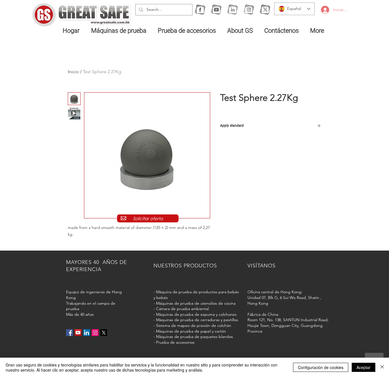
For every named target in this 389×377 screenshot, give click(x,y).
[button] (120, 30)
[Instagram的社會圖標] (95, 332)
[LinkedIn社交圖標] (86, 332)
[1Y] (216, 9)
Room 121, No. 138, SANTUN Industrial (282, 319)
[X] (265, 9)
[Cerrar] (382, 367)
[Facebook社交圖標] (69, 332)
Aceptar (363, 367)
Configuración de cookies (320, 367)
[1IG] (248, 9)
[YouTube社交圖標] (78, 332)
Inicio (73, 71)
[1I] (232, 9)
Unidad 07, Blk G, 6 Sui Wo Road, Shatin (283, 297)
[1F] (200, 9)
